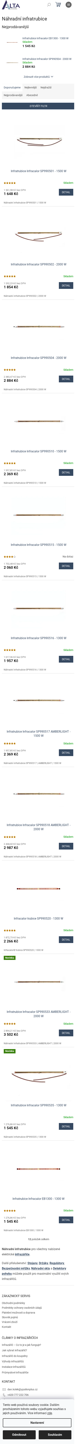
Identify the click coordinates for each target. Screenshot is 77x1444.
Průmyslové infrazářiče (15, 1372)
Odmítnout (19, 1434)
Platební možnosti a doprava (18, 1312)
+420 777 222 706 (18, 1394)
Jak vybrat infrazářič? (14, 1350)
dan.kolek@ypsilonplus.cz (22, 1389)
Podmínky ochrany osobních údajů (22, 1307)
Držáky (43, 1263)
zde (49, 1413)
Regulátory (57, 1263)
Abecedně (32, 95)
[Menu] (68, 4)
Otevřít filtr (38, 106)
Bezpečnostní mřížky (16, 1268)
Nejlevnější (30, 87)
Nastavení (37, 1422)
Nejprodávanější (13, 95)
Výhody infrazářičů (13, 1361)
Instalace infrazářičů (14, 1366)
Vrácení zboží (9, 1321)
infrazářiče (22, 1254)
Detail (66, 192)
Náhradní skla (40, 1268)
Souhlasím (55, 1434)
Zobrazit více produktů (37, 76)
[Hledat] (49, 4)
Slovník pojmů (10, 1317)
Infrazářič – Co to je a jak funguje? (21, 1344)
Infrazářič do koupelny (15, 1355)
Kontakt (6, 1326)
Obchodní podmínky (13, 1303)
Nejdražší (46, 87)
